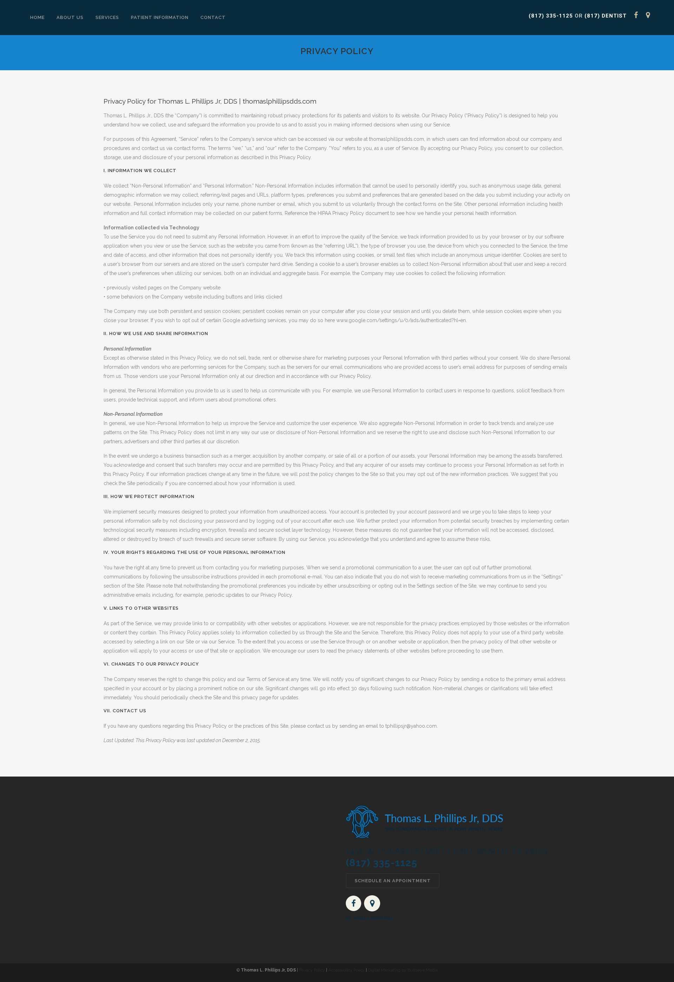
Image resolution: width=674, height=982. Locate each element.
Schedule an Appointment (393, 880)
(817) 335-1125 (551, 16)
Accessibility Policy (346, 970)
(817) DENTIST (605, 16)
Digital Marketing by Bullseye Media (403, 970)
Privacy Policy (312, 970)
